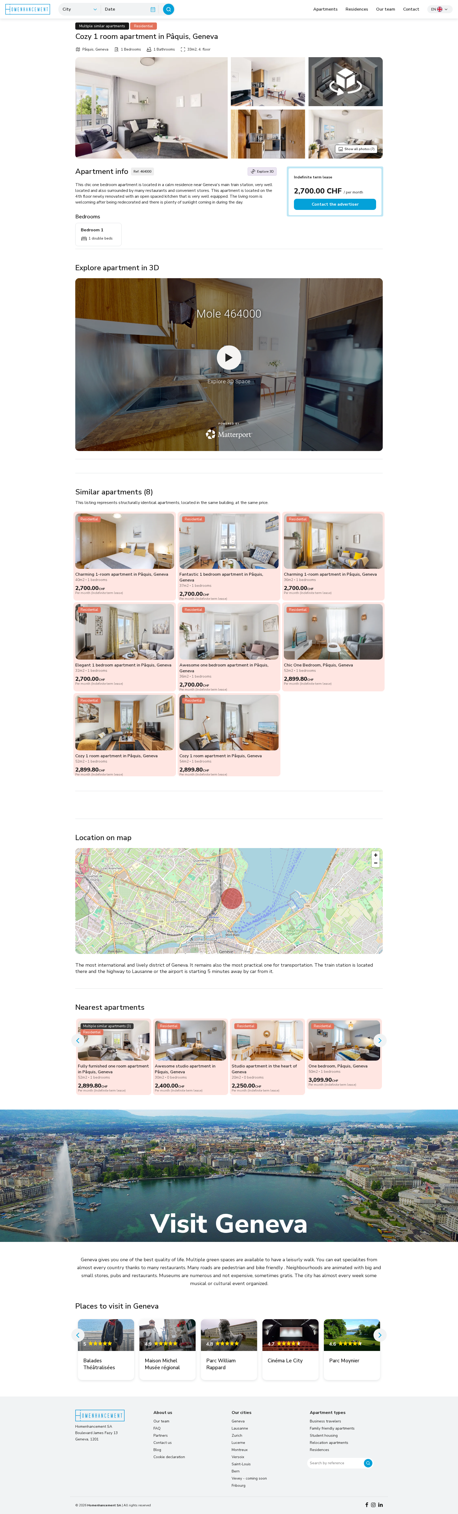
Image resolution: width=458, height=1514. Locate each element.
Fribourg (238, 1485)
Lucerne (238, 1442)
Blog (157, 1449)
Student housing (324, 1435)
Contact (411, 9)
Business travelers (325, 1421)
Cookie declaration (169, 1456)
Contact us (162, 1442)
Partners (160, 1435)
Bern (236, 1471)
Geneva (238, 1421)
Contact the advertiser (335, 204)
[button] (231, 898)
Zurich (237, 1435)
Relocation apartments (329, 1442)
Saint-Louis (241, 1464)
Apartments (325, 9)
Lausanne (240, 1428)
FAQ (157, 1428)
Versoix (238, 1456)
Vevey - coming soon (249, 1478)
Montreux (240, 1449)
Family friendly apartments (332, 1428)
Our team (385, 9)
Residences (357, 9)
